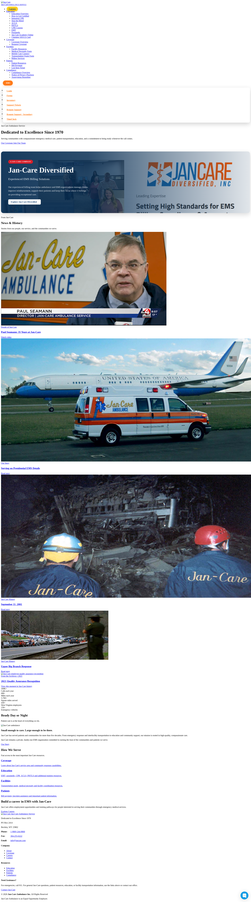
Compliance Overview (21, 72)
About (9, 851)
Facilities (10, 870)
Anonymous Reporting (21, 77)
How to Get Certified (20, 16)
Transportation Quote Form (23, 56)
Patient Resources (19, 63)
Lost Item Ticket (18, 68)
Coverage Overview (20, 42)
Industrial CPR (18, 18)
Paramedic (16, 32)
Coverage (10, 853)
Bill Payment (17, 65)
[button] (8, 83)
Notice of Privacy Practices (23, 75)
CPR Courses (17, 28)
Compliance (11, 875)
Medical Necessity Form (22, 51)
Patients (9, 873)
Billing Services (18, 58)
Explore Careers (7, 811)
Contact (9, 858)
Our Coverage (7, 143)
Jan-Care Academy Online (22, 35)
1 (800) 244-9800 (17, 832)
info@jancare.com (18, 840)
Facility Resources (19, 49)
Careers (12, 9)
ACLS (14, 23)
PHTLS (15, 25)
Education (10, 868)
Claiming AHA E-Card (21, 37)
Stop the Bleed (18, 21)
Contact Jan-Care (8, 890)
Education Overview (20, 14)
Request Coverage (19, 44)
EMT (14, 30)
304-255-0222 (16, 836)
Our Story (5, 744)
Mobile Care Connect (20, 54)
